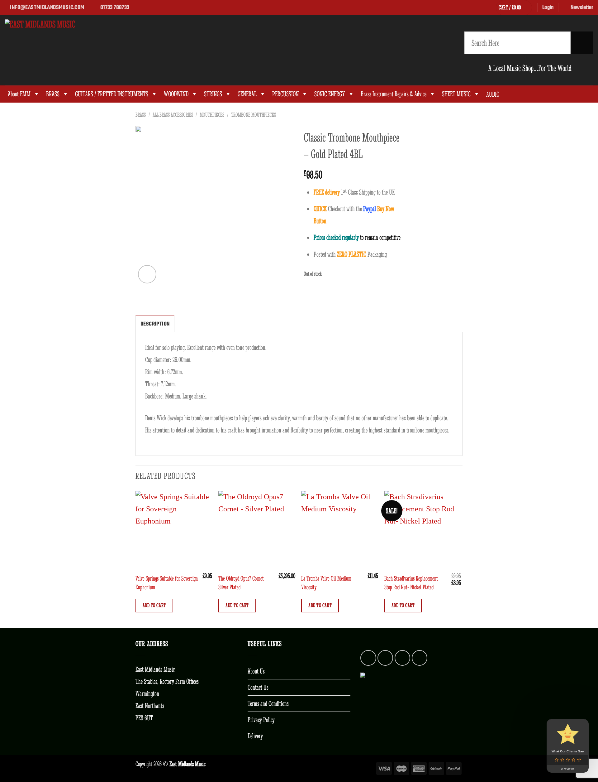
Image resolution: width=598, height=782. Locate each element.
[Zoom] (147, 274)
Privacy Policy (261, 719)
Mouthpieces (212, 114)
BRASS (52, 94)
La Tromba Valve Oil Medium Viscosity (326, 582)
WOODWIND (176, 94)
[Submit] (582, 42)
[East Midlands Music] (96, 50)
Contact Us (258, 687)
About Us (256, 671)
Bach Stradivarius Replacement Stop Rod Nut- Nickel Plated (411, 582)
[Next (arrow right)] (580, 391)
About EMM (19, 94)
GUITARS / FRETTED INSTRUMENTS (111, 94)
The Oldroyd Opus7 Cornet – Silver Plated (243, 582)
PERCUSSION (285, 94)
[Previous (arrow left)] (11, 391)
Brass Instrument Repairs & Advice (393, 94)
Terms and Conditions (268, 703)
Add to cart (154, 605)
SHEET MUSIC (456, 94)
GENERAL (247, 94)
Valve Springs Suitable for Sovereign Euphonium (166, 582)
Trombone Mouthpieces (253, 114)
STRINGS (213, 94)
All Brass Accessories (173, 114)
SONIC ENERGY (329, 94)
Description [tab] (154, 324)
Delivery (255, 735)
